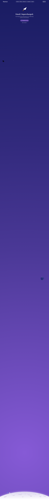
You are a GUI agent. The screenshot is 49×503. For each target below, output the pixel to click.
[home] (5, 1)
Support (33, 1)
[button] (24, 1)
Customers (29, 1)
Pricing (21, 1)
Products (17, 1)
